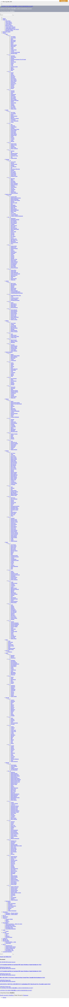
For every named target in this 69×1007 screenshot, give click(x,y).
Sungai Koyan (14, 442)
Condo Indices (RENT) (10, 28)
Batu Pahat (13, 41)
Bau (12, 703)
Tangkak (12, 105)
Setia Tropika (13, 99)
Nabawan (13, 674)
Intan (12, 567)
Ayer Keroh (13, 325)
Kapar (12, 824)
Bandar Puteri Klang (15, 778)
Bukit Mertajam (14, 474)
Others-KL (13, 279)
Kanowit (12, 720)
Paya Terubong (14, 498)
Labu (12, 371)
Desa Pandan (13, 220)
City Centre (13, 213)
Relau (12, 515)
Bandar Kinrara (14, 777)
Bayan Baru (13, 467)
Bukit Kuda (13, 289)
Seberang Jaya (14, 519)
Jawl (12, 486)
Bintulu (12, 710)
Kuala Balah (13, 173)
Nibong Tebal (14, 495)
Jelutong (12, 488)
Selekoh (12, 607)
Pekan (12, 435)
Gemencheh (13, 360)
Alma (12, 454)
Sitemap (4, 997)
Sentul (12, 254)
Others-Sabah (14, 696)
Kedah (6, 110)
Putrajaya (7, 650)
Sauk (12, 604)
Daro (12, 713)
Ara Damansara (14, 769)
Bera (12, 407)
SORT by (5, 19)
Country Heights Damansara (17, 216)
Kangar (9, 643)
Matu (12, 737)
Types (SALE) (8, 22)
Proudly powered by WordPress (7, 995)
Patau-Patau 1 (14, 303)
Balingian (13, 701)
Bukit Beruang (14, 330)
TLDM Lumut (14, 631)
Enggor (12, 562)
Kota (12, 367)
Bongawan (13, 657)
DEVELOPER (6, 940)
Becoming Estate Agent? (10, 926)
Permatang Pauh (14, 507)
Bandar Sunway (14, 783)
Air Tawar (13, 453)
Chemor (12, 557)
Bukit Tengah (14, 478)
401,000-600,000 (4, 981)
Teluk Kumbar (14, 537)
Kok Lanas (13, 171)
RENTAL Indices (9, 25)
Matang (12, 591)
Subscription (5, 916)
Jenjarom (13, 821)
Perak (6, 542)
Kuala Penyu (13, 666)
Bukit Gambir (14, 45)
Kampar (12, 572)
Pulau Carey (13, 846)
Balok (12, 401)
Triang (12, 448)
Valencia (12, 898)
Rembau (12, 383)
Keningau (13, 660)
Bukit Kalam (13, 288)
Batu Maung (13, 465)
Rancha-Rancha (14, 307)
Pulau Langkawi (14, 148)
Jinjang (12, 230)
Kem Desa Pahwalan (15, 169)
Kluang (12, 60)
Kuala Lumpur (8, 194)
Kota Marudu (14, 665)
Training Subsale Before (10, 946)
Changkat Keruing (15, 556)
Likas (12, 671)
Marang (9, 908)
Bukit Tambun (14, 477)
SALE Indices (8, 24)
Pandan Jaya (13, 247)
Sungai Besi (13, 266)
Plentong (13, 84)
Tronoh (12, 635)
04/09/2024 (2, 973)
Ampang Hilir (14, 196)
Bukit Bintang (14, 206)
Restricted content (9, 30)
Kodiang (12, 128)
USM (12, 538)
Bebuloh (12, 285)
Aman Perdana (14, 766)
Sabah (6, 653)
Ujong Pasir (13, 349)
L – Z (9, 177)
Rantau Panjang (14, 184)
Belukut (12, 287)
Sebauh (12, 748)
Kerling (12, 827)
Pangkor (12, 595)
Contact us (5, 938)
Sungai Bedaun (14, 311)
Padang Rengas (14, 594)
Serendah (13, 867)
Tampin (12, 395)
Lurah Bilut (13, 426)
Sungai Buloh (14, 883)
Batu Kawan (13, 464)
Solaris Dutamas (14, 261)
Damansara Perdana (15, 810)
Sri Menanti (13, 393)
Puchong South (14, 844)
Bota (12, 554)
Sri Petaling (13, 265)
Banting (12, 786)
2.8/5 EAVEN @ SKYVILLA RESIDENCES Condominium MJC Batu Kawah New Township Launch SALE (25, 984)
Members (7, 936)
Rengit (12, 88)
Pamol (12, 677)
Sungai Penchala (14, 267)
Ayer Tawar (13, 544)
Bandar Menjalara (14, 199)
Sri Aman (13, 756)
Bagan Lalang (14, 459)
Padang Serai (13, 143)
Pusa (12, 742)
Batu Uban (13, 466)
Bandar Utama (14, 784)
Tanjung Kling (14, 348)
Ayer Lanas (13, 161)
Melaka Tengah (14, 341)
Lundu (12, 732)
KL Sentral (13, 236)
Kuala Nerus (10, 907)
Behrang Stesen (14, 550)
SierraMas (13, 873)
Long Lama (13, 730)
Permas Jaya (13, 83)
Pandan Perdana (14, 248)
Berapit (12, 470)
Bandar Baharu (14, 116)
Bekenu (12, 704)
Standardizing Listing (9, 925)
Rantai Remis (14, 602)
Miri (12, 738)
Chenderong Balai (15, 560)
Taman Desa (13, 270)
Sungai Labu (13, 314)
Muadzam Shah (14, 431)
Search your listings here (5, 956)
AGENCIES (8, 943)
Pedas (12, 379)
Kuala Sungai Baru (15, 336)
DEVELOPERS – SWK (10, 942)
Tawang (12, 188)
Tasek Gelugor (14, 535)
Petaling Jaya (13, 840)
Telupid (12, 692)
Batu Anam (13, 40)
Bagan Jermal (14, 458)
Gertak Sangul (14, 483)
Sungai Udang (14, 347)
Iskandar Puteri (14, 53)
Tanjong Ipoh (14, 396)
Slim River (13, 615)
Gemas (12, 359)
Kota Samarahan (14, 722)
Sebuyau (12, 749)
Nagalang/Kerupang (15, 300)
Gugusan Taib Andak (15, 52)
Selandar (12, 344)
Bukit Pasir (13, 46)
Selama (12, 606)
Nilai (12, 376)
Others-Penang (14, 541)
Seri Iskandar (13, 612)
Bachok (12, 163)
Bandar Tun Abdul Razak (16, 403)
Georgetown (13, 482)
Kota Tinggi (13, 61)
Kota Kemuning (14, 832)
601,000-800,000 (4, 962)
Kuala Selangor (14, 836)
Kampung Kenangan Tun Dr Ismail (18, 59)
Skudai (12, 101)
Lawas (12, 726)
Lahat (12, 582)
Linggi (12, 373)
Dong (12, 415)
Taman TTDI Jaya (15, 886)
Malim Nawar (14, 588)
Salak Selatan (14, 252)
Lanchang (13, 425)
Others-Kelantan (14, 193)
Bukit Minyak (14, 476)
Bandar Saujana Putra (15, 780)
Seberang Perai (14, 520)
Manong (12, 590)
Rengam (12, 87)
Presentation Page (9, 927)
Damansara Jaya (14, 808)
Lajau (12, 296)
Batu (12, 203)
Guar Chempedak (14, 120)
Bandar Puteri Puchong (16, 779)
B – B (9, 771)
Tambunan (13, 689)
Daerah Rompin (14, 413)
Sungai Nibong (14, 530)
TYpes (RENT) (8, 23)
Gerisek (12, 51)
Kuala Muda (13, 132)
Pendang (12, 146)
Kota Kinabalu (14, 662)
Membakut (13, 672)
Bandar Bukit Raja (15, 774)
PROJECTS (5, 939)
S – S (9, 603)
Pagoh (12, 72)
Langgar (12, 138)
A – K (9, 160)
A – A (9, 763)
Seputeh (12, 255)
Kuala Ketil (13, 131)
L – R (9, 725)
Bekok (12, 42)
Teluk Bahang (14, 536)
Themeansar (25, 995)
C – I (9, 801)
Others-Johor (13, 108)
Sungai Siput (13, 616)
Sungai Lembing (14, 443)
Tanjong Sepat (14, 889)
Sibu (12, 751)
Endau (12, 48)
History (7, 920)
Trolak (12, 632)
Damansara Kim (14, 809)
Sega (12, 441)
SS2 (12, 874)
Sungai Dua (13, 527)
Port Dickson (13, 380)
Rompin (12, 384)
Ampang (12, 767)
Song (12, 754)
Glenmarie (13, 815)
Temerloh (13, 447)
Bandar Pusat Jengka (15, 402)
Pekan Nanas (13, 81)
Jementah (13, 55)
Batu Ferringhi (14, 462)
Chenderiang (13, 559)
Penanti (12, 503)
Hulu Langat (13, 818)
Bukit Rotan (13, 798)
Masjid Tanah (14, 340)
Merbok (12, 141)
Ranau (12, 683)
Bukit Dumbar (14, 472)
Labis (12, 65)
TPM (12, 277)
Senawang (13, 387)
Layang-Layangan (15, 297)
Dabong (12, 165)
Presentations (5, 922)
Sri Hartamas (13, 264)
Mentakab (13, 430)
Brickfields (13, 205)
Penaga (12, 500)
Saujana (12, 859)
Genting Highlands (15, 417)
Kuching (12, 724)
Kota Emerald (14, 831)
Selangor (7, 762)
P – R (9, 71)
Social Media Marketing (10, 928)
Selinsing (13, 185)
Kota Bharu (13, 172)
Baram (12, 702)
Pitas (12, 680)
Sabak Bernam (14, 856)
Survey (4, 944)
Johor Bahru (13, 57)
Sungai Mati (13, 102)
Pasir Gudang (14, 79)
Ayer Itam (13, 455)
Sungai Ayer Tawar (15, 880)
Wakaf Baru (13, 191)
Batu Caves (13, 791)
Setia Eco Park (14, 259)
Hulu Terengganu (12, 903)
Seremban (13, 388)
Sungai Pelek (13, 884)
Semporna (13, 686)
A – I (9, 35)
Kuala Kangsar (14, 577)
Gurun (12, 122)
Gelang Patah (14, 49)
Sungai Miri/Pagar (15, 317)
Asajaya (12, 700)
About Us (5, 918)
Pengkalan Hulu (14, 598)
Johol (12, 365)
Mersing (12, 69)
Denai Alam (13, 813)
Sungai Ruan (13, 444)
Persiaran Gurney (14, 509)
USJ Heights (13, 897)
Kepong (12, 232)
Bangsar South (14, 202)
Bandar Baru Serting (15, 355)
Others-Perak (13, 638)
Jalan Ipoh (13, 226)
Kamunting (13, 576)
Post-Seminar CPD (9, 950)
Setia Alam (13, 869)
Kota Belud (13, 661)
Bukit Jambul (13, 473)
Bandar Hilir (13, 326)
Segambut (13, 253)
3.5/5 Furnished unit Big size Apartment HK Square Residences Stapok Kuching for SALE (20, 964)
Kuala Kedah (13, 130)
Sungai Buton (14, 312)
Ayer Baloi (13, 36)
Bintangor (13, 709)
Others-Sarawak (14, 761)
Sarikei (12, 747)
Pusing (12, 600)
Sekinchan (13, 861)
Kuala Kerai (13, 175)
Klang (12, 828)
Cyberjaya (13, 804)
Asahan (12, 324)
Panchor (12, 75)
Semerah (12, 92)
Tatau (12, 760)
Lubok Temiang (14, 299)
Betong (12, 708)
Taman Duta (13, 271)
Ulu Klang (13, 895)
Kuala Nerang (14, 134)
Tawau (12, 691)
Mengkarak (13, 429)
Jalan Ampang (14, 225)
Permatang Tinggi (14, 508)
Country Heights (14, 214)
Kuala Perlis (10, 644)
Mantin (12, 374)
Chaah (12, 47)
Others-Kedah (14, 158)
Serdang (12, 151)
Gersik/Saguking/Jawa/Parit (17, 293)
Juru (12, 489)
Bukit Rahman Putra (15, 797)
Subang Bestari (14, 875)
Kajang (12, 822)
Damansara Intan (14, 807)
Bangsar (12, 201)
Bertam (12, 471)
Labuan (7, 281)
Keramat (12, 234)
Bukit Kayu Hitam (15, 118)
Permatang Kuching (15, 506)
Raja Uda (13, 514)
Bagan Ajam (13, 456)
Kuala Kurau (13, 578)
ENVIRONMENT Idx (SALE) (12, 29)
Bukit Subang (14, 800)
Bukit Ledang (14, 208)
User (6, 934)
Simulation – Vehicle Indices (11, 914)
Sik (11, 152)
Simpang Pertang (14, 391)
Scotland (12, 518)
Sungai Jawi (13, 529)
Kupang (12, 137)
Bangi (12, 785)
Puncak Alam (14, 849)
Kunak (12, 668)
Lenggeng (13, 372)
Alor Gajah (13, 323)
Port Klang (13, 842)
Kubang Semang (14, 491)
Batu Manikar (14, 284)
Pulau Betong (14, 512)
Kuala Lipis (13, 421)
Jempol (12, 364)
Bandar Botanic (14, 773)
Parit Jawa (13, 76)
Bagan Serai (13, 547)
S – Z (9, 89)
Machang (13, 178)
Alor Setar (13, 112)
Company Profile (9, 919)
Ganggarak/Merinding (15, 291)
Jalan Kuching (14, 228)
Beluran (12, 656)
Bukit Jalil (13, 207)
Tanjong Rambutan (15, 624)
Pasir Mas (13, 181)
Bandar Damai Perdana (16, 197)
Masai (12, 67)
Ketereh (12, 170)
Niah (12, 741)
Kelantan (7, 159)
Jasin (12, 334)
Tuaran (12, 695)
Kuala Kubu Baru (14, 833)
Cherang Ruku (14, 164)
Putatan (12, 682)
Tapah (12, 627)
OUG (12, 243)
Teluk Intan (13, 629)
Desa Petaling (14, 223)
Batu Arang (13, 283)
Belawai (12, 707)
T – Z (9, 269)
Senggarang (13, 94)
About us (7, 921)
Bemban (12, 329)
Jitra (12, 124)
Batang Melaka (14, 356)
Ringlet (12, 437)
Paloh (12, 73)
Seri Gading (13, 96)
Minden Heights (14, 494)
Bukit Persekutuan (15, 210)
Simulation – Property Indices (11, 913)
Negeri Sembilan (9, 352)
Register (7, 933)
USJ (12, 896)
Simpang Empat (14, 153)
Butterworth (13, 479)
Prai (11, 511)
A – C (9, 195)
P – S (9, 244)
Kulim (12, 136)
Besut (9, 902)
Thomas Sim (8, 967)
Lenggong (13, 585)
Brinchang (13, 408)
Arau (9, 641)
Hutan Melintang (14, 566)
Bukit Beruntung (14, 795)
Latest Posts (7, 20)
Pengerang (13, 82)
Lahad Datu (13, 669)
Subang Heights (14, 877)
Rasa (12, 852)
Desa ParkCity (14, 222)
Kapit (12, 721)
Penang (7, 450)
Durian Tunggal (14, 331)
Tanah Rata (13, 446)
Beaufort (12, 655)
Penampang (13, 679)
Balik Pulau (13, 460)
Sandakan (13, 685)
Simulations (5, 911)
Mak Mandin (13, 492)
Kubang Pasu (14, 135)
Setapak (12, 258)
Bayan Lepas (13, 468)
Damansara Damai (15, 806)
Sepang (12, 865)
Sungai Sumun (14, 618)
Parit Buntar (13, 597)
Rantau (12, 382)
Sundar (12, 757)
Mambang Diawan (15, 589)
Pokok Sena (13, 147)
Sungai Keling (14, 313)
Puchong (13, 250)
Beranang (13, 792)
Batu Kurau (13, 549)
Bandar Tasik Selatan (15, 200)
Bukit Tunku (13, 211)
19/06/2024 (2, 986)
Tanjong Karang (14, 887)
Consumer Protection (7, 951)
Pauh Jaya (13, 497)
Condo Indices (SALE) (10, 26)
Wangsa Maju (14, 278)
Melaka (7, 320)
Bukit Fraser (13, 409)
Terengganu (7, 901)
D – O (9, 217)
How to (4, 915)
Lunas (12, 140)
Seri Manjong (14, 610)
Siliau (12, 389)
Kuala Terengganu (12, 905)
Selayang (13, 862)
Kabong (12, 719)
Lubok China (13, 337)
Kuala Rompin (14, 423)
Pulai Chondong (14, 183)
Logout (6, 931)
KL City (12, 235)
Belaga (12, 706)
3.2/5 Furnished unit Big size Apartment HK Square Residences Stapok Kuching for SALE (20, 971)
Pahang (7, 399)
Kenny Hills (13, 231)
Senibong (13, 95)
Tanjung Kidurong (15, 759)
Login (4, 930)
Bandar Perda (14, 461)
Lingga (12, 728)
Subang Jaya (13, 878)
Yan (11, 157)
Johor (6, 34)
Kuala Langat (14, 834)
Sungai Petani (14, 154)
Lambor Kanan (14, 583)
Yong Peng (13, 107)
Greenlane (13, 484)
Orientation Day (8, 945)
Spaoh (12, 755)
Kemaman (10, 904)
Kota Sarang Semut (15, 129)
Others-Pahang (14, 449)
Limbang (13, 727)
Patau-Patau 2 (14, 305)
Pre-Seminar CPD (9, 949)
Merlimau (13, 342)
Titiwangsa (13, 276)
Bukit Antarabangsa (15, 793)
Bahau (12, 354)
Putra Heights (14, 851)
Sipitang (12, 688)
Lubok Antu (13, 731)
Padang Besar (11, 645)
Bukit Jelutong (14, 796)
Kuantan (12, 424)
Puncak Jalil (13, 850)
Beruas (12, 551)
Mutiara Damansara (15, 838)
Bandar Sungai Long (15, 781)
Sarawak (7, 697)
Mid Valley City (14, 240)
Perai (12, 505)
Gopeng (12, 565)
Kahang (12, 58)
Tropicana (13, 893)
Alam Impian (13, 765)
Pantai (12, 249)
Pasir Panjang (14, 378)
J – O (9, 54)
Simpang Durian (14, 390)
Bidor (12, 553)
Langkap (13, 584)
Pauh (9, 647)
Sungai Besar (13, 881)
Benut (12, 43)
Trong (12, 633)
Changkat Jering (14, 555)
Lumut (12, 586)
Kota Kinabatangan (15, 663)
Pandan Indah (14, 246)
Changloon (13, 119)
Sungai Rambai (14, 346)
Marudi (12, 736)
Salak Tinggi (13, 857)
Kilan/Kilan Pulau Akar (16, 295)
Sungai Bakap (14, 524)
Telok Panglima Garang (16, 892)
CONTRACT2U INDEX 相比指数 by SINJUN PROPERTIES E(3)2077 (16, 8)
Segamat (12, 90)
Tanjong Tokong (14, 532)
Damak (12, 414)
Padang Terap (14, 144)
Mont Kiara (13, 241)
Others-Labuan (14, 319)
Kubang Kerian (14, 176)
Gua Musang (13, 166)
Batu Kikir (13, 358)
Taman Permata (14, 275)
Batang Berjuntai (14, 787)
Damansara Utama (15, 812)
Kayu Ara (13, 825)
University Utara (14, 155)
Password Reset (8, 937)
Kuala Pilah (13, 370)
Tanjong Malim (14, 626)
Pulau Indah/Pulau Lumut (16, 845)
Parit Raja (13, 77)
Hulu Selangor (14, 819)
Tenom (12, 694)
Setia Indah (13, 98)
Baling (12, 114)
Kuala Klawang (14, 368)
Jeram (12, 571)
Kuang (12, 837)
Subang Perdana (14, 879)
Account (4, 932)
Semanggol (13, 609)
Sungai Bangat (14, 309)
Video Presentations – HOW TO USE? (13, 924)
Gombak (12, 224)
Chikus (12, 561)
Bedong (12, 117)
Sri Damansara (14, 262)
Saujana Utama (14, 860)
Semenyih (13, 863)
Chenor (12, 412)
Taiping (12, 621)
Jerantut (12, 419)
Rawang (12, 854)
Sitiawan (12, 614)
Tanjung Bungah (14, 533)
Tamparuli (13, 690)
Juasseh (12, 366)
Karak (12, 420)
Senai (12, 93)
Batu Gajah (13, 548)
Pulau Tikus (13, 513)
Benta (12, 405)
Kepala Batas (13, 126)
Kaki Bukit (10, 642)
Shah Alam (13, 872)
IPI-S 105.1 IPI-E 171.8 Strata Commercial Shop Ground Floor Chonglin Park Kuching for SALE (22, 977)
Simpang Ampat (14, 521)
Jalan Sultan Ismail (15, 229)
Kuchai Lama (14, 238)
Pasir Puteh (13, 182)
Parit (12, 596)
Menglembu (13, 592)
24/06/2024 (2, 980)
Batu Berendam (14, 328)
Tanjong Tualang (14, 625)
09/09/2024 (2, 967)
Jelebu (12, 362)
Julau (12, 718)
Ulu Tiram (13, 106)
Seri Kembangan (14, 868)
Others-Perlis (11, 649)
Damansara (13, 218)
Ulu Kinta (13, 637)
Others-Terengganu (12, 910)
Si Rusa (12, 394)
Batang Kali (13, 789)
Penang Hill (13, 502)
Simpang (13, 613)
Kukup (12, 63)
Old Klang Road (14, 242)
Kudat (12, 667)
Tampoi (12, 104)
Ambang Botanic (14, 768)
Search (4, 18)
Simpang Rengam (14, 100)
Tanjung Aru (13, 318)
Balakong (13, 772)
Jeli (11, 167)
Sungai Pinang (14, 531)
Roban (12, 743)
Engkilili (12, 715)
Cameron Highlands (15, 411)
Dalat (12, 712)
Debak (12, 714)
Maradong (13, 734)
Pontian (12, 85)
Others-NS (13, 397)
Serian (12, 750)
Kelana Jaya (13, 826)
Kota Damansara (14, 830)
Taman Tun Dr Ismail (15, 273)
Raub (12, 436)
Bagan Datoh (13, 545)
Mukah (12, 739)
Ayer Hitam (13, 37)
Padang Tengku (14, 433)
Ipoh (12, 568)
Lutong (12, 733)
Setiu (9, 909)
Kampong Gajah (14, 573)
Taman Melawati (14, 272)
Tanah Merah (13, 187)
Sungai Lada (13, 315)
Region (4, 33)
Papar (12, 678)
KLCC (12, 237)
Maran (12, 427)
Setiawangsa (13, 260)
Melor (12, 179)
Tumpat (12, 190)
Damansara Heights (15, 219)
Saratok (12, 745)
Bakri (12, 39)
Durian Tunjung (14, 290)
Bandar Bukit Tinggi (15, 775)
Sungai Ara (13, 523)
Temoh (12, 630)
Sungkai (12, 619)
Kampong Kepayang (15, 574)
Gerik (12, 564)
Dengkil (12, 814)
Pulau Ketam (13, 848)
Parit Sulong (13, 78)
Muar (12, 70)
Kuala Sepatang (14, 579)
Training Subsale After (10, 948)
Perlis (6, 639)
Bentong (12, 406)
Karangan (13, 125)
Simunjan (13, 753)
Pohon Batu (13, 306)
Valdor (12, 539)
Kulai (12, 64)
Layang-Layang (14, 66)
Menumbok (13, 673)
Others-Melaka (14, 350)
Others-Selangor (14, 899)
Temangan (13, 189)
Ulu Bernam (13, 636)
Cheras (12, 212)
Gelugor (12, 480)
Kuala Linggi (13, 335)
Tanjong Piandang (15, 623)
